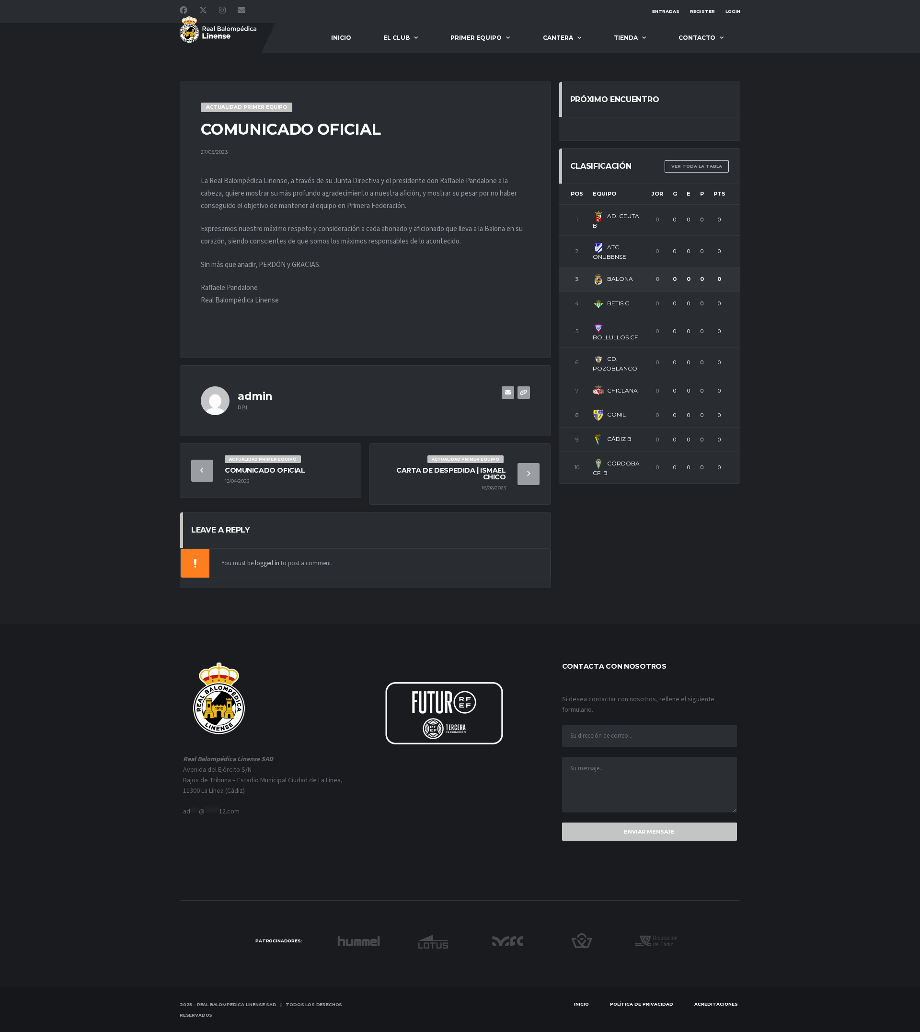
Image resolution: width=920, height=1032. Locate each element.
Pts (719, 193)
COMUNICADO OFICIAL (265, 470)
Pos (577, 193)
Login (732, 11)
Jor (657, 193)
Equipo (604, 193)
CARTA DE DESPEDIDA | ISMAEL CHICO (451, 473)
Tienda (626, 37)
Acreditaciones (716, 1004)
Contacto (696, 37)
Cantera (558, 37)
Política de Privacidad (641, 1004)
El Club (396, 37)
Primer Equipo (476, 37)
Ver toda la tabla (696, 166)
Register (702, 11)
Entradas (665, 11)
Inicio (341, 37)
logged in (267, 563)
